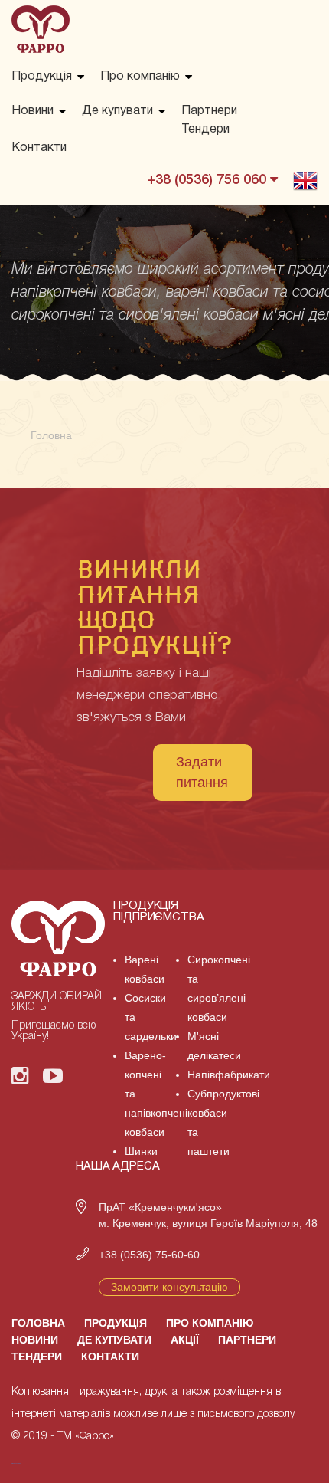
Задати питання (202, 772)
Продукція (41, 76)
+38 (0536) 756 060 (208, 180)
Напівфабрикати (228, 1074)
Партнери (209, 111)
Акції (185, 1340)
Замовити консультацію (169, 1287)
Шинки (141, 1151)
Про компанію (140, 76)
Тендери (205, 129)
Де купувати (117, 111)
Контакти (39, 148)
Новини (32, 111)
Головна (38, 1323)
